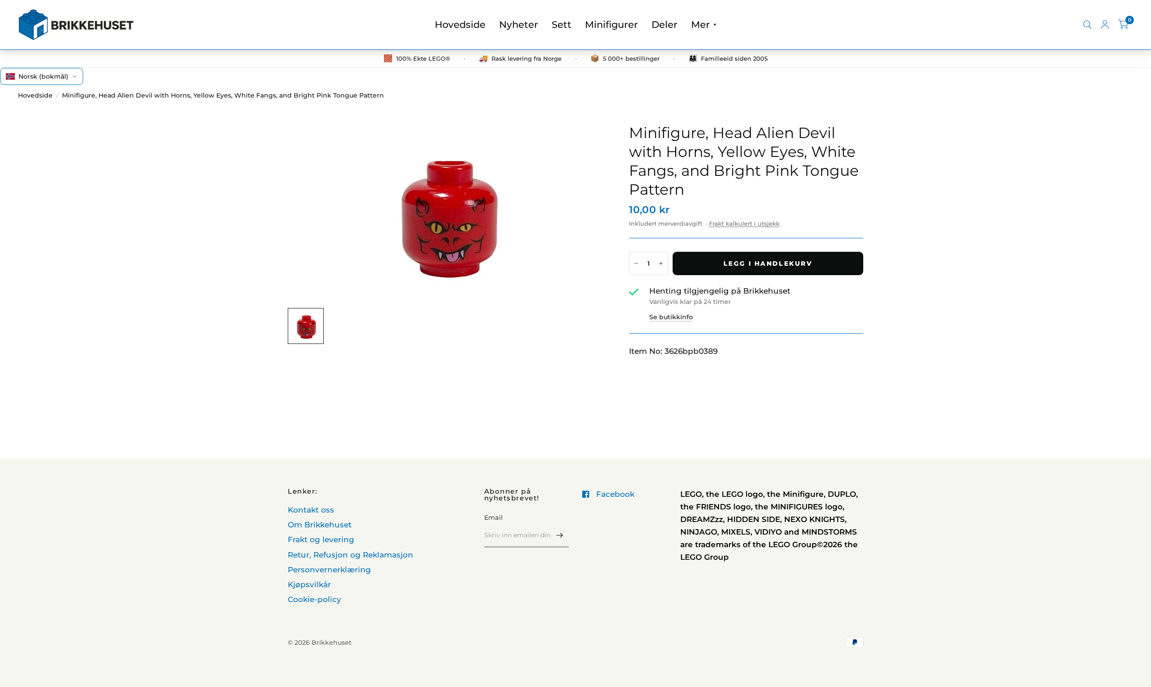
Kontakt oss (311, 509)
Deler (664, 24)
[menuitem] (460, 24)
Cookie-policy (314, 599)
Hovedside (460, 24)
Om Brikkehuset (320, 524)
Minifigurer (611, 24)
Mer (700, 24)
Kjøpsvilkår (309, 584)
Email (493, 517)
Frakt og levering (321, 539)
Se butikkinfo (671, 317)
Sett (561, 24)
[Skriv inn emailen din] (560, 535)
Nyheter (518, 24)
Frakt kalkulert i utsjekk (744, 223)
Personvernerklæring (329, 569)
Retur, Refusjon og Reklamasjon (350, 554)
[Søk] (1087, 24)
